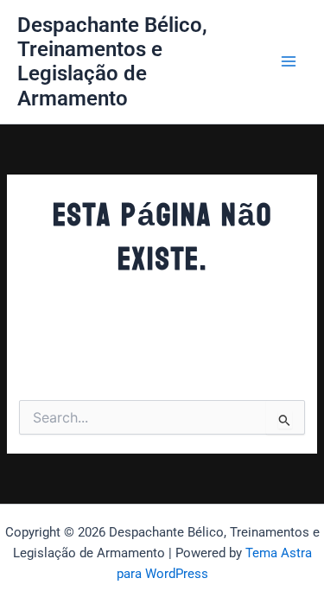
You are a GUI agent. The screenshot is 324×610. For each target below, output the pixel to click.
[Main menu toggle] (288, 62)
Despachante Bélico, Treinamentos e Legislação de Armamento (112, 62)
